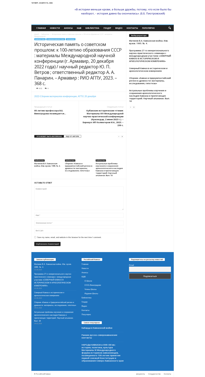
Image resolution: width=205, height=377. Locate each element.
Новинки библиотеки (55, 39)
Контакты (132, 28)
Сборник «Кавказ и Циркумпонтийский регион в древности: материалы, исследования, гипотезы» (78, 167)
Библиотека (92, 28)
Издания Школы (91, 293)
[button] (170, 28)
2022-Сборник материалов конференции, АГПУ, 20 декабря (65, 96)
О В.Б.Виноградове (93, 285)
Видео (118, 28)
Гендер (107, 28)
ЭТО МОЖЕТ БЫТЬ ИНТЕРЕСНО (49, 136)
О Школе (88, 281)
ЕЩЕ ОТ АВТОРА (72, 136)
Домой (36, 34)
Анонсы (68, 28)
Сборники (70, 39)
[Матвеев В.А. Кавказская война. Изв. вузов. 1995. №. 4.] (48, 151)
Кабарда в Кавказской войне (97, 327)
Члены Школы (91, 289)
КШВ (79, 28)
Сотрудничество (154, 374)
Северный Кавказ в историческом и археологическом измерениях (148, 69)
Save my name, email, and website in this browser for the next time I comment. (69, 237)
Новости (55, 28)
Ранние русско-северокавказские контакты (99, 336)
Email (131, 265)
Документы (140, 374)
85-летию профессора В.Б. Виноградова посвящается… (50, 112)
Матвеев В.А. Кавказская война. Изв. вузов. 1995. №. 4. (47, 164)
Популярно (148, 28)
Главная (41, 28)
